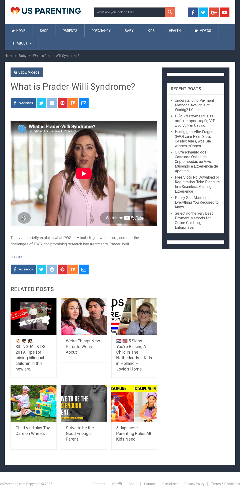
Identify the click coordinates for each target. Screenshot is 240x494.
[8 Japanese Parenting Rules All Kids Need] (134, 403)
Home (21, 31)
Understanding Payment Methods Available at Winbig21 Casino (194, 105)
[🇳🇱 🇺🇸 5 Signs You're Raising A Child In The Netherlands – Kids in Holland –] (134, 316)
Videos (205, 31)
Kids (151, 31)
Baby (129, 31)
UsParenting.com (13, 484)
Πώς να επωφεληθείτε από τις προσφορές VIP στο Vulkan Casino (195, 121)
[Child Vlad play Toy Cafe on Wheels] (33, 403)
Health (175, 31)
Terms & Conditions (225, 484)
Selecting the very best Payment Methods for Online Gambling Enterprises (194, 220)
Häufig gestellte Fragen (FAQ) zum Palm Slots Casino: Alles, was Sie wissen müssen (194, 139)
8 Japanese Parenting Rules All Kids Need (133, 433)
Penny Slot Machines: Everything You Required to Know (197, 202)
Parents (70, 31)
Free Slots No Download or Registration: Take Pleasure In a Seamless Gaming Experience (197, 184)
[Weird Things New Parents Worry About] (84, 316)
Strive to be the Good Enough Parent (80, 433)
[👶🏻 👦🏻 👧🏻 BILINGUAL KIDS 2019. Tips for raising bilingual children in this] (33, 316)
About (22, 43)
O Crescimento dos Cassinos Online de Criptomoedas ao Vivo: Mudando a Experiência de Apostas (196, 161)
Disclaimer (170, 484)
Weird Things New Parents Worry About (83, 346)
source (16, 256)
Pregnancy (101, 31)
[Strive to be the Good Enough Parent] (84, 403)
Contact (150, 484)
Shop (44, 31)
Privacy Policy (194, 484)
